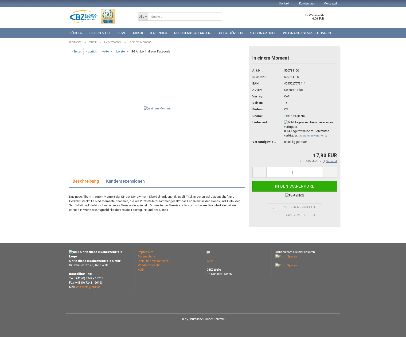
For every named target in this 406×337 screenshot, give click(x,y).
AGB (141, 269)
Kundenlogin (306, 3)
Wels (210, 261)
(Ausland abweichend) (312, 135)
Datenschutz (146, 256)
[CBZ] (100, 16)
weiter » (107, 51)
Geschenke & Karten (192, 33)
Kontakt (284, 3)
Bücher (76, 33)
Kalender (158, 33)
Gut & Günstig (230, 33)
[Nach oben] (393, 330)
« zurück (91, 51)
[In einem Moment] (157, 108)
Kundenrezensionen (125, 181)
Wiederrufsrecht (149, 265)
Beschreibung (86, 181)
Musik (138, 33)
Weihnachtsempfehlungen (307, 33)
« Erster (76, 51)
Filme (121, 33)
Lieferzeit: (260, 122)
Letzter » (122, 51)
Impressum (145, 252)
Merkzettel (330, 3)
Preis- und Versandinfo (153, 261)
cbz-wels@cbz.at (88, 287)
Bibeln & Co (100, 33)
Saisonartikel (263, 33)
